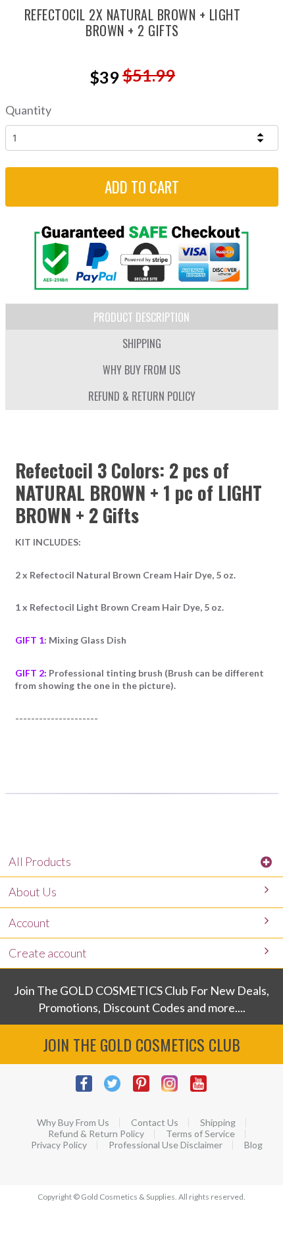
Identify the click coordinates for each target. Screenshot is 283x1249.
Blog (253, 1145)
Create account (48, 953)
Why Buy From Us (73, 1122)
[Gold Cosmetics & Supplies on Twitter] (118, 1090)
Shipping (218, 1122)
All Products (40, 861)
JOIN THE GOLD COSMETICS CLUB (141, 1044)
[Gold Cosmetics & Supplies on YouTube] (204, 1090)
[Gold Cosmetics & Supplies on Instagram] (175, 1090)
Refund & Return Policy (96, 1133)
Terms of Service (200, 1133)
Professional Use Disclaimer (165, 1145)
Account (29, 922)
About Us (33, 891)
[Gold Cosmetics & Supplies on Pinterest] (147, 1090)
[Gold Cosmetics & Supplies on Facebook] (89, 1090)
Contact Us (154, 1122)
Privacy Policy (59, 1145)
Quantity (28, 110)
